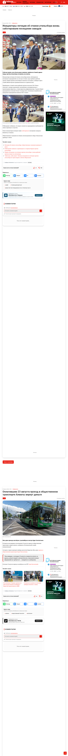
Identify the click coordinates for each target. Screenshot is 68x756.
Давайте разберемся (26, 2)
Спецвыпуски (39, 2)
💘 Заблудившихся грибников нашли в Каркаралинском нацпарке (56, 108)
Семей (6, 185)
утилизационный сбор (16, 185)
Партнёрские (48, 2)
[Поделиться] (65, 753)
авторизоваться (14, 207)
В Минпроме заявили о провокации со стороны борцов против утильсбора (21, 149)
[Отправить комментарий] (41, 211)
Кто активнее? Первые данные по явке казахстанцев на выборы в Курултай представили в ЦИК (12, 584)
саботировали (25, 131)
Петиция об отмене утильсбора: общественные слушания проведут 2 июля (23, 146)
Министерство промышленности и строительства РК (17, 187)
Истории (19, 2)
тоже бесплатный (33, 564)
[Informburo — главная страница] (8, 2)
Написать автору (61, 32)
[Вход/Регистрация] (61, 2)
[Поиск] (58, 2)
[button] (59, 6)
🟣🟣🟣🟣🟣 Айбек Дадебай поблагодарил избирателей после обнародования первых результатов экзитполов (56, 99)
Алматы (7, 613)
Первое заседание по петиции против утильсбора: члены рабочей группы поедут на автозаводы (22, 153)
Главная (4, 9)
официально (14, 23)
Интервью (32, 2)
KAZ (64, 2)
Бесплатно (29, 613)
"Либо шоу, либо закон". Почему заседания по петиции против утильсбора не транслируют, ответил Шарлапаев (22, 156)
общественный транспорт (18, 613)
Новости (13, 2)
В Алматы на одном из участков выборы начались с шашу (32, 583)
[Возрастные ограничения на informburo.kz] (56, 2)
